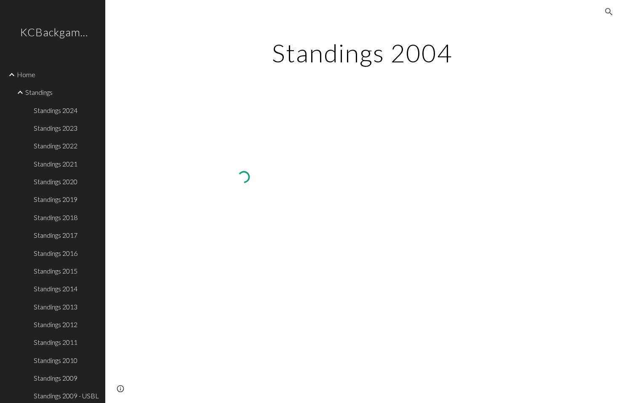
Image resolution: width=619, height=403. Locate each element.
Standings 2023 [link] (55, 128)
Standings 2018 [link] (55, 217)
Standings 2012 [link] (55, 324)
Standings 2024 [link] (55, 110)
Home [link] (26, 74)
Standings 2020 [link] (55, 181)
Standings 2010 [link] (55, 360)
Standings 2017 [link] (55, 235)
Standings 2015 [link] (55, 271)
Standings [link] (39, 92)
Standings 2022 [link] (55, 146)
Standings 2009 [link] (55, 378)
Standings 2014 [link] (55, 289)
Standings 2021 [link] (55, 164)
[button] (609, 12)
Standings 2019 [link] (55, 199)
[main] (362, 52)
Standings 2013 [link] (55, 307)
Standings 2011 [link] (55, 342)
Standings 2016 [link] (55, 253)
